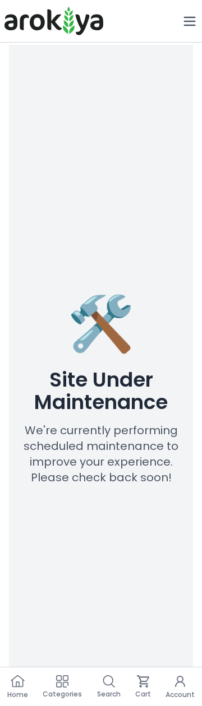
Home (17, 694)
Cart (143, 694)
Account (180, 694)
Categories (62, 694)
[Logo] (53, 21)
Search (109, 694)
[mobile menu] (190, 21)
